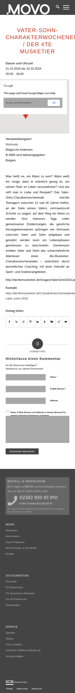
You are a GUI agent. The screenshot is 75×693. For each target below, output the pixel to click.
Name (53, 377)
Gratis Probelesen (15, 542)
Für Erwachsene (14, 587)
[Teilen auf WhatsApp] (23, 321)
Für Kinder (11, 581)
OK (54, 102)
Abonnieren (11, 530)
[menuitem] (55, 7)
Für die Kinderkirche (16, 599)
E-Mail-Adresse (58, 388)
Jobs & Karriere (14, 644)
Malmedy (12, 144)
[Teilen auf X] (16, 321)
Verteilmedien (13, 605)
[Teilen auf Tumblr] (44, 321)
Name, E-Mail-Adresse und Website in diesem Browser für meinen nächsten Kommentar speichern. (38, 413)
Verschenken (12, 536)
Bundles (10, 553)
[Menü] (64, 7)
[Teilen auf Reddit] (58, 321)
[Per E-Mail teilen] (65, 321)
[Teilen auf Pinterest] (30, 321)
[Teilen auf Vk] (51, 321)
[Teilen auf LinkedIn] (37, 321)
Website (54, 400)
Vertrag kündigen (14, 656)
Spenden (10, 632)
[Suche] (55, 7)
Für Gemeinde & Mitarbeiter (20, 593)
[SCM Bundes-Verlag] (16, 684)
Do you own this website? (19, 103)
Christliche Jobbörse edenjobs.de (23, 650)
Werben (10, 638)
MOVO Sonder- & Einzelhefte (21, 548)
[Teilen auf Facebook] (9, 321)
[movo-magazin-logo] (31, 7)
